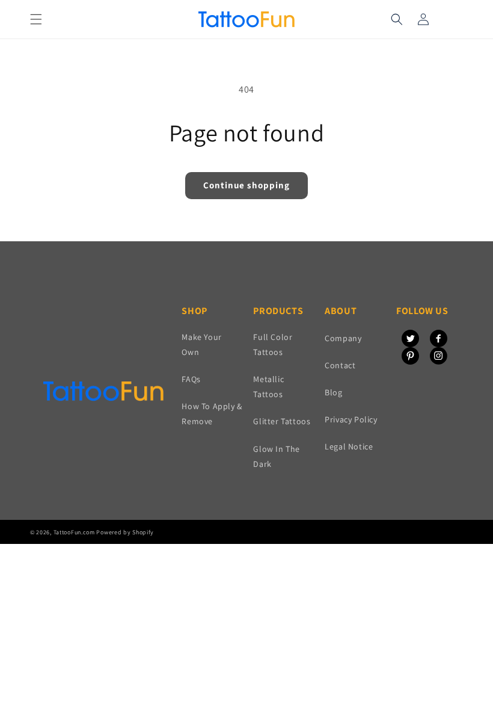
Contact (340, 365)
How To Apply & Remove (212, 414)
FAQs (191, 379)
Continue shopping (246, 185)
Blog (333, 392)
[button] (36, 19)
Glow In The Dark (276, 456)
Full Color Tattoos (272, 344)
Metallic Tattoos (268, 387)
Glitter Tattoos (281, 421)
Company (343, 338)
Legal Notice (349, 446)
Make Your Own (201, 344)
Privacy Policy (351, 419)
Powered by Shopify (125, 532)
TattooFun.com (74, 532)
